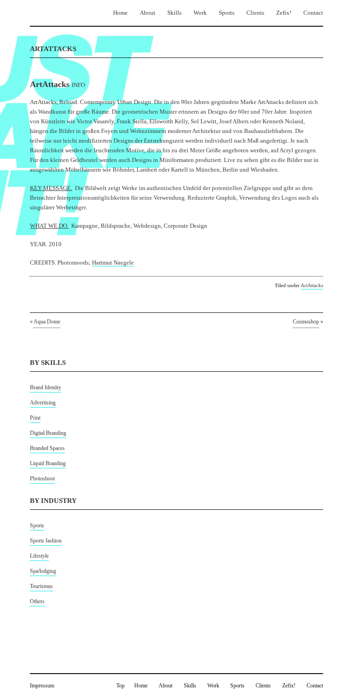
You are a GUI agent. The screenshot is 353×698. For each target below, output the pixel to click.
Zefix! (283, 12)
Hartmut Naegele (113, 262)
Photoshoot (42, 478)
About (147, 12)
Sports (226, 12)
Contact (313, 12)
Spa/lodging (43, 571)
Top (120, 685)
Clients (255, 12)
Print (35, 418)
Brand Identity (45, 387)
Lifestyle (39, 556)
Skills (174, 12)
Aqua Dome (47, 321)
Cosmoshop (306, 321)
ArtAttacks (312, 285)
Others (37, 601)
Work (200, 12)
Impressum (42, 685)
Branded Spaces (47, 448)
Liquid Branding (48, 463)
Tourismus (41, 586)
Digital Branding (48, 433)
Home (120, 12)
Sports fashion (46, 540)
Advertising (43, 402)
